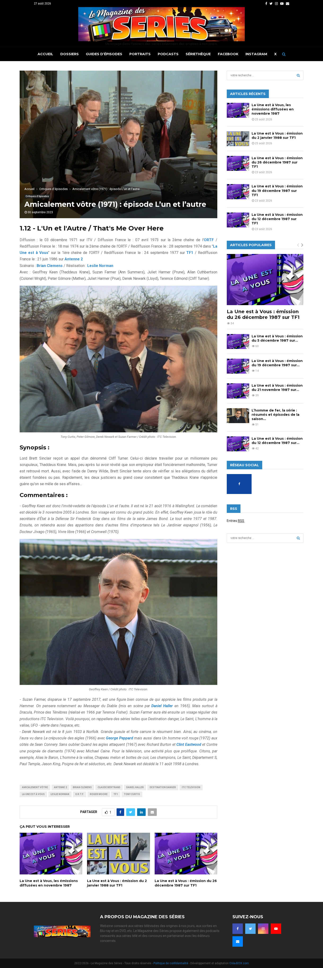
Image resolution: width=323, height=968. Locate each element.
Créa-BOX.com (239, 963)
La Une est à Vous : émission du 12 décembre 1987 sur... (277, 440)
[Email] (237, 941)
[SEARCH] (298, 75)
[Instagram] (263, 928)
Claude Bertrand (109, 787)
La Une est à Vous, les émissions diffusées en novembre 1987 (49, 883)
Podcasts (168, 54)
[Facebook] (237, 928)
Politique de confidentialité (170, 963)
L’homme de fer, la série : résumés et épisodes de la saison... (275, 414)
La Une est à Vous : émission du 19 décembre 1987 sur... (277, 363)
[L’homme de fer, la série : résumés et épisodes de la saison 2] (238, 415)
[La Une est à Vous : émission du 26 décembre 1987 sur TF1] (238, 163)
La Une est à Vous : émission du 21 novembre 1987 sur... (277, 387)
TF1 (115, 794)
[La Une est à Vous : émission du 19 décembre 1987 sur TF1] (238, 191)
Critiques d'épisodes (37, 196)
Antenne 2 (60, 787)
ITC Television (191, 787)
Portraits (140, 54)
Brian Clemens (82, 787)
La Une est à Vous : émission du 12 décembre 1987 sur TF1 (277, 219)
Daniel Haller (135, 787)
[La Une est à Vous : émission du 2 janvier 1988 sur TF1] (238, 138)
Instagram (256, 54)
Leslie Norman (60, 794)
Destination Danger (163, 787)
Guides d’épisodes (104, 54)
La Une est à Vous (33, 794)
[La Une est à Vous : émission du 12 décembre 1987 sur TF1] (238, 220)
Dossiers (69, 54)
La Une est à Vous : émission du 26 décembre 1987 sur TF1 (186, 883)
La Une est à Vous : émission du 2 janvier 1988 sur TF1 (117, 883)
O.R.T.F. (79, 794)
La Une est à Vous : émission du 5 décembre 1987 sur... (277, 338)
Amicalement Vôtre (35, 787)
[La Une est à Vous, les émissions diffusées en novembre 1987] (238, 110)
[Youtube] (276, 928)
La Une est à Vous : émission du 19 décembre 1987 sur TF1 (277, 190)
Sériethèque (198, 54)
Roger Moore (99, 794)
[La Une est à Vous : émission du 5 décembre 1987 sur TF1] (238, 341)
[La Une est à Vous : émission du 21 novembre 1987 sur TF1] (238, 390)
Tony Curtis (132, 794)
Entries (235, 521)
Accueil (45, 54)
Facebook (228, 54)
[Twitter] (250, 928)
